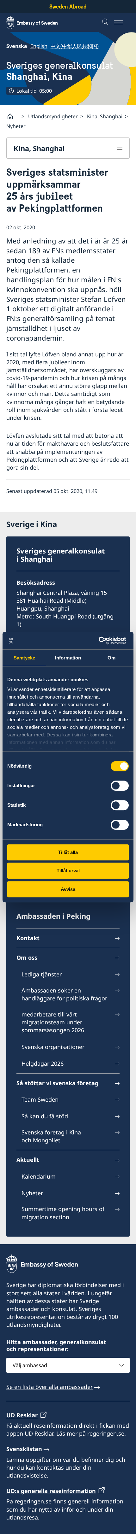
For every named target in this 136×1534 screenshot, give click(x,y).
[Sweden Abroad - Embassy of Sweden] (38, 22)
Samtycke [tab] (24, 657)
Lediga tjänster (42, 974)
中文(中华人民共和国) (75, 46)
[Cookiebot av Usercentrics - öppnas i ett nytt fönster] (101, 640)
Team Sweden (40, 1099)
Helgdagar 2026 (43, 1063)
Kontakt (28, 938)
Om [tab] (111, 657)
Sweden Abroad (68, 6)
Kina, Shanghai (104, 116)
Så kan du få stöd (45, 1116)
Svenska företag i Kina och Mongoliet (51, 1136)
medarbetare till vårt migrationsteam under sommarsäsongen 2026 (53, 1022)
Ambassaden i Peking (53, 916)
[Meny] (122, 22)
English (38, 46)
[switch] (120, 786)
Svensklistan (24, 1449)
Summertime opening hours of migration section (63, 1213)
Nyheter (16, 126)
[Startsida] (12, 116)
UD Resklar (22, 1415)
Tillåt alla (68, 852)
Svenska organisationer (53, 1047)
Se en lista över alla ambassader (49, 1387)
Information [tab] (68, 657)
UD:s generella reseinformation (51, 1491)
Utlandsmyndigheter (53, 116)
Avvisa (68, 889)
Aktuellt (27, 1159)
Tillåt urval (68, 870)
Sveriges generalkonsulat (59, 71)
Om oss (26, 957)
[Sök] (106, 22)
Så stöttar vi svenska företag (57, 1083)
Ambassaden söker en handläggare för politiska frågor (64, 994)
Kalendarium (39, 1176)
